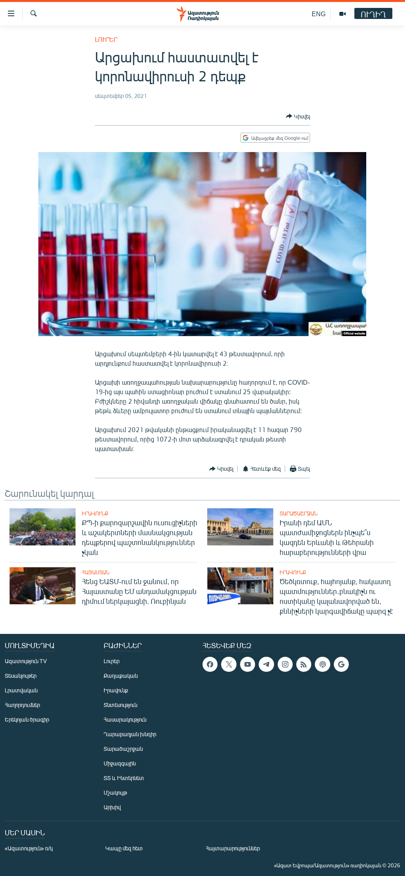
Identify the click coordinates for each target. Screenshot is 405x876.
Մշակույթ (115, 792)
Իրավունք (95, 513)
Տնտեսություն (120, 704)
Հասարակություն (125, 719)
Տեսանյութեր (20, 675)
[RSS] (303, 664)
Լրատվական (21, 690)
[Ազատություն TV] (342, 14)
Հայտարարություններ (233, 848)
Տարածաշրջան (299, 513)
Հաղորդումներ (22, 704)
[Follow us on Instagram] (285, 664)
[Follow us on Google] (341, 664)
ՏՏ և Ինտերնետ (124, 777)
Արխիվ (112, 807)
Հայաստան (96, 572)
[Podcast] (322, 664)
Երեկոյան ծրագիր (27, 719)
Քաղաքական (121, 675)
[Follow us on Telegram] (266, 664)
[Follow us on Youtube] (247, 664)
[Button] (298, 116)
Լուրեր (106, 39)
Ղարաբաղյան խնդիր (130, 734)
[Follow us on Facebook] (210, 664)
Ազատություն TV (26, 661)
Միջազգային (120, 763)
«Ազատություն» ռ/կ (29, 848)
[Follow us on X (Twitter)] (228, 664)
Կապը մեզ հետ (124, 848)
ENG (319, 13)
